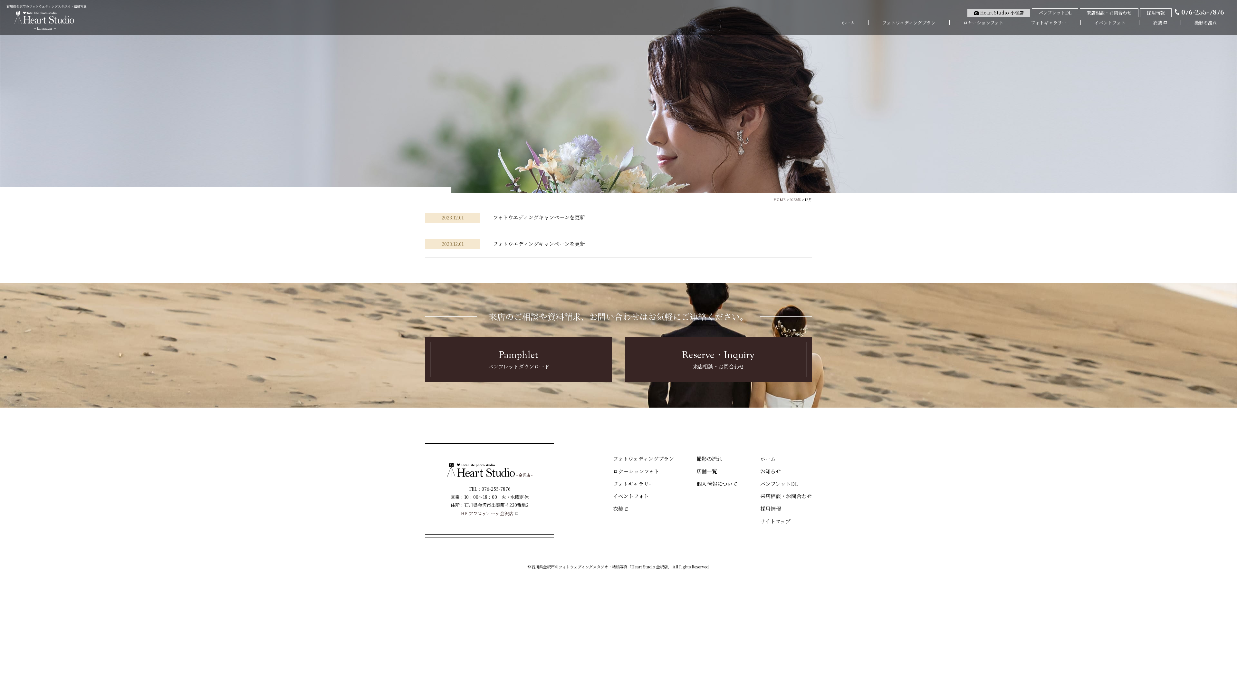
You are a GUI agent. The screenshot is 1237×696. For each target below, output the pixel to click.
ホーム (848, 22)
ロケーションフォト (983, 22)
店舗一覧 (706, 471)
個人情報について (717, 484)
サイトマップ (775, 521)
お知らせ (770, 471)
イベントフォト (1110, 22)
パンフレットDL (779, 484)
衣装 (618, 508)
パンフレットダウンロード (519, 359)
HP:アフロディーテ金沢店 (487, 513)
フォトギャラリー (1049, 22)
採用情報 (770, 508)
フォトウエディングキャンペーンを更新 (539, 217)
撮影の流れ (1205, 22)
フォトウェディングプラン (908, 22)
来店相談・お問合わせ (718, 359)
